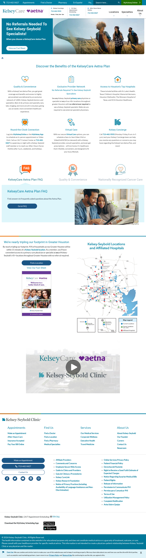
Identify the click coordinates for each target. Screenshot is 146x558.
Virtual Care (71, 134)
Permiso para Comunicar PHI (116, 490)
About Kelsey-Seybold (126, 433)
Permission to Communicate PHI (117, 487)
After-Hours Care (15, 437)
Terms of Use (109, 494)
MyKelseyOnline (130, 3)
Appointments (28, 2)
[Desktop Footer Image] (22, 420)
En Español (77, 2)
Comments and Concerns (66, 463)
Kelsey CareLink (63, 477)
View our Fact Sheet (17, 48)
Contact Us (121, 444)
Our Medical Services (90, 433)
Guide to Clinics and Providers (68, 470)
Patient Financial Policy (113, 463)
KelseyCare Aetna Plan (2, 57)
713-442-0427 (12, 2)
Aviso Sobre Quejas (112, 504)
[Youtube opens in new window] (23, 478)
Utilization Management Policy (116, 497)
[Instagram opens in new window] (39, 478)
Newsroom (121, 448)
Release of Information (113, 483)
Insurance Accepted (16, 440)
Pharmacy (62, 2)
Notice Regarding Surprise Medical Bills (120, 476)
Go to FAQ (22, 206)
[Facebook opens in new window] (7, 478)
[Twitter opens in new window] (15, 478)
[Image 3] (109, 288)
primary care (76, 98)
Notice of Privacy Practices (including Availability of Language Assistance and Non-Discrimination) (74, 487)
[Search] (119, 2)
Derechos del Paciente (113, 467)
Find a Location (36, 263)
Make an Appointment (17, 433)
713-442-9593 (56, 11)
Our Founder (122, 437)
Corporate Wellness (89, 437)
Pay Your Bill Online (16, 444)
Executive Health (88, 440)
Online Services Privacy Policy (116, 460)
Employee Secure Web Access (68, 467)
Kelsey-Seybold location (35, 250)
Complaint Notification (113, 501)
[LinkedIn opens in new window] (31, 478)
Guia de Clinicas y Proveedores (69, 474)
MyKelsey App (37, 134)
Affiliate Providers (63, 460)
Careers (120, 440)
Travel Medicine (87, 444)
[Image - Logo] (24, 12)
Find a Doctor (46, 2)
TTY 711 (56, 517)
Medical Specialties (52, 444)
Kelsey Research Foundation (68, 481)
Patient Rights (109, 480)
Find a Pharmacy (51, 440)
